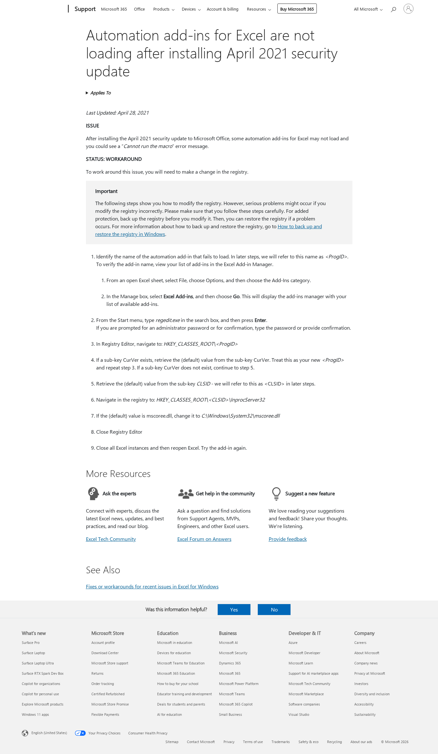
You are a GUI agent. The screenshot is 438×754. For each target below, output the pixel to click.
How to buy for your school (177, 683)
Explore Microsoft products (42, 704)
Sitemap (171, 741)
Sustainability (364, 714)
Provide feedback (288, 538)
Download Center (105, 652)
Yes (234, 609)
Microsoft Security (233, 652)
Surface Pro (30, 642)
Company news (366, 663)
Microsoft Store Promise (110, 704)
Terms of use (253, 741)
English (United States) (49, 732)
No (274, 609)
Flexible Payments (105, 714)
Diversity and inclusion (372, 693)
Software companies (304, 704)
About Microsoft (366, 652)
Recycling (334, 741)
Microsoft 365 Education (176, 673)
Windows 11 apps (35, 714)
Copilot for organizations (41, 683)
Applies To (100, 93)
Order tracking (102, 683)
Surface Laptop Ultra (38, 663)
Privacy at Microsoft (369, 673)
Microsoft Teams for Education (181, 663)
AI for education (169, 714)
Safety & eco (308, 741)
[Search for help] (393, 8)
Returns (97, 673)
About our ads (361, 741)
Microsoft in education (174, 642)
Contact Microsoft (201, 741)
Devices (189, 9)
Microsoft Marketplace (306, 693)
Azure (293, 642)
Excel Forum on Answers (204, 538)
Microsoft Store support (109, 663)
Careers (360, 642)
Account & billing (223, 9)
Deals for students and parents (181, 704)
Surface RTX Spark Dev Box (42, 673)
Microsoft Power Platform (238, 683)
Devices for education (174, 652)
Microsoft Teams (232, 693)
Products (161, 9)
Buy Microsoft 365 (297, 9)
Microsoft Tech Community (309, 683)
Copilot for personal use (40, 693)
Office (139, 9)
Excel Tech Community (111, 538)
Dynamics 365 (230, 663)
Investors (361, 683)
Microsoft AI (228, 642)
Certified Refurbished (107, 693)
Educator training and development (184, 693)
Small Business (230, 714)
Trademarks (281, 741)
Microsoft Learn (301, 663)
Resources (256, 9)
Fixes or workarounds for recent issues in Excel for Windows (152, 586)
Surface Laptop (33, 652)
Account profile (103, 642)
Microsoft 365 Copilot (236, 704)
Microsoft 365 (114, 9)
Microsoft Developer (304, 652)
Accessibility (364, 704)
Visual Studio (299, 714)
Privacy (228, 741)
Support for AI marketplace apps (314, 673)
